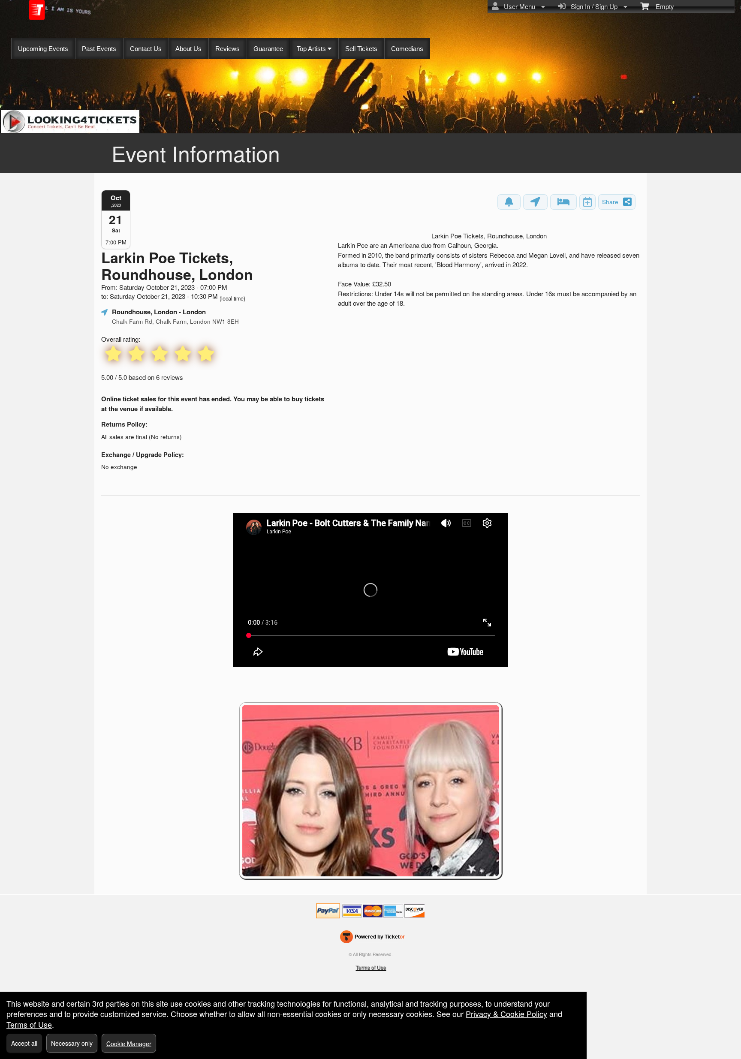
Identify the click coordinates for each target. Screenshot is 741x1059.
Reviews (227, 48)
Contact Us (146, 48)
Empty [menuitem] (661, 6)
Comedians (407, 48)
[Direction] (535, 202)
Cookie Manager (128, 1043)
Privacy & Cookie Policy (506, 1013)
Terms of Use (370, 967)
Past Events (99, 48)
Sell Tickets (361, 48)
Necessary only (72, 1043)
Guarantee (268, 48)
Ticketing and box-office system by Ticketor (372, 938)
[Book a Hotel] (563, 202)
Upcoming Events (43, 48)
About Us (188, 48)
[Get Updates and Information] (509, 202)
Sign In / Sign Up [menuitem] (592, 6)
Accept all (24, 1043)
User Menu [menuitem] (518, 6)
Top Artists (312, 48)
